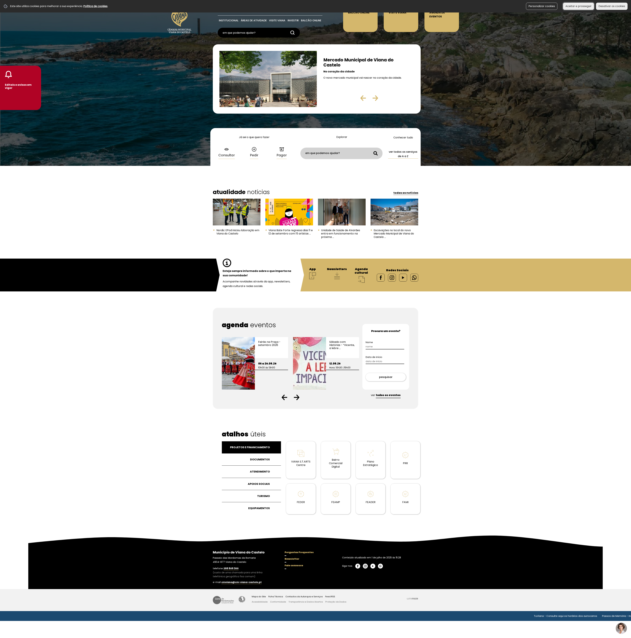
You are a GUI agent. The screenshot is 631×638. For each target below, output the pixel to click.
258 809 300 (231, 568)
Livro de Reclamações (223, 600)
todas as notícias (405, 193)
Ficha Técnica (275, 596)
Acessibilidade (242, 599)
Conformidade (278, 601)
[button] (284, 397)
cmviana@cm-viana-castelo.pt (241, 582)
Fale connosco (294, 565)
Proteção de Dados (335, 601)
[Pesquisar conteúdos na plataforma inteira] (292, 33)
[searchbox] (259, 33)
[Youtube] (403, 277)
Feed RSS (330, 596)
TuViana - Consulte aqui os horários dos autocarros (508, 616)
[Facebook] (381, 277)
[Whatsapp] (414, 277)
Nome (369, 342)
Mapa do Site (259, 596)
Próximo (385, 99)
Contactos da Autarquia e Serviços (304, 596)
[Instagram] (392, 277)
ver (386, 395)
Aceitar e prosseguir (578, 6)
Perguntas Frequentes (299, 552)
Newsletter (292, 559)
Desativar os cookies (611, 6)
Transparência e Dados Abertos (306, 601)
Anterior (356, 99)
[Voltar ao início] (179, 18)
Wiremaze (412, 598)
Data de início (374, 357)
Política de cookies (95, 6)
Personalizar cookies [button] (541, 6)
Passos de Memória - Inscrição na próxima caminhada (578, 616)
